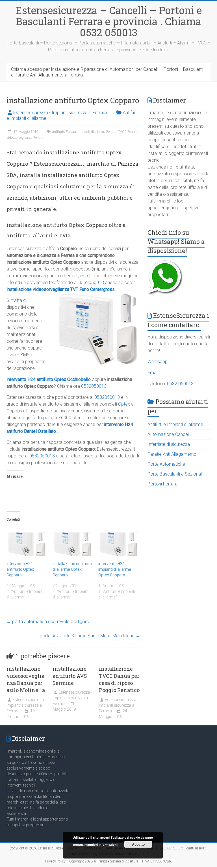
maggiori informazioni (101, 844)
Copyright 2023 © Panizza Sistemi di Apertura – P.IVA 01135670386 (120, 861)
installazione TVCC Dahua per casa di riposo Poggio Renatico (119, 679)
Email (152, 372)
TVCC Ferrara (128, 132)
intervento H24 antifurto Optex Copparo (20, 569)
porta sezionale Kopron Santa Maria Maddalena (90, 635)
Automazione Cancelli (168, 434)
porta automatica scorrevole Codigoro (47, 621)
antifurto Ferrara (64, 132)
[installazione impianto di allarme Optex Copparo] (73, 543)
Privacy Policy (55, 861)
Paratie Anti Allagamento (171, 454)
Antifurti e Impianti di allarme (175, 424)
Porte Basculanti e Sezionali (175, 474)
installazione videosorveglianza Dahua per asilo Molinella (25, 679)
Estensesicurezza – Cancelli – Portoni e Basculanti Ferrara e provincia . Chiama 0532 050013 (109, 21)
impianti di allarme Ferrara (97, 132)
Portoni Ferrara (162, 484)
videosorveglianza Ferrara (25, 138)
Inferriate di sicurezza (168, 444)
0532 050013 (180, 383)
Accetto (138, 844)
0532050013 (91, 282)
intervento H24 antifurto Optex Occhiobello (48, 379)
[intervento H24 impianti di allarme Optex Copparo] (118, 543)
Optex (124, 404)
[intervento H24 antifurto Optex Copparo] (26, 543)
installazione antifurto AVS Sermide (70, 675)
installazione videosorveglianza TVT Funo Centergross (60, 289)
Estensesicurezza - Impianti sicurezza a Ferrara (60, 112)
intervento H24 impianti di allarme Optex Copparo (114, 569)
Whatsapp (157, 361)
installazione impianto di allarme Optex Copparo (72, 569)
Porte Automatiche (166, 464)
